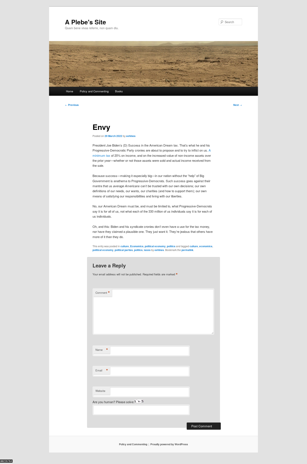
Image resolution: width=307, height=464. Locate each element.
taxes (147, 250)
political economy (155, 246)
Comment (102, 292)
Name (101, 349)
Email (101, 370)
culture (125, 246)
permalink (187, 250)
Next (237, 105)
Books (119, 91)
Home (69, 91)
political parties (124, 250)
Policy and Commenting (94, 91)
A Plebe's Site (85, 21)
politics (171, 246)
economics (205, 246)
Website (100, 391)
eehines (131, 136)
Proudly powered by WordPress (169, 444)
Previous (72, 105)
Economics (136, 246)
